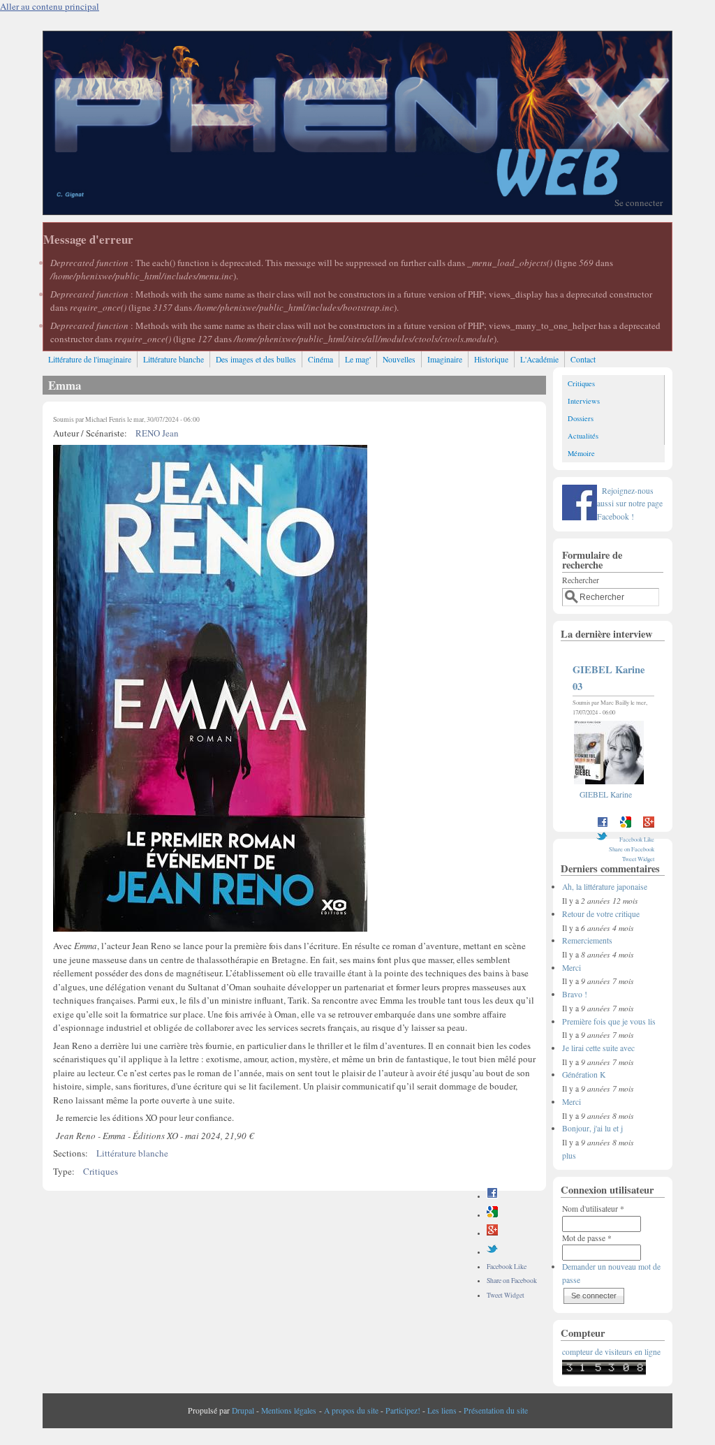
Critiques (100, 1171)
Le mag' (358, 359)
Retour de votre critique (601, 914)
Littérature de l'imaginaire (89, 359)
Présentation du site (496, 1410)
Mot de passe (587, 1238)
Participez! (402, 1410)
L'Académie (539, 359)
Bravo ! (574, 994)
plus (569, 1155)
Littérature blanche (173, 359)
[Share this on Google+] (492, 1233)
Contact (583, 359)
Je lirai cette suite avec (598, 1048)
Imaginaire (444, 359)
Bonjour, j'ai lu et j (592, 1128)
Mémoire (581, 453)
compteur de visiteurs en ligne (611, 1352)
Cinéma (320, 359)
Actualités (583, 436)
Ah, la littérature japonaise (604, 886)
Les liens (442, 1410)
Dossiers (581, 418)
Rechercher (580, 580)
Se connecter (638, 202)
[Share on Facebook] (492, 1196)
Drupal (243, 1410)
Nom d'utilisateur (593, 1208)
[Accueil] (357, 211)
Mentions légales (288, 1410)
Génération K (583, 1074)
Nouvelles (399, 359)
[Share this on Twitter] (492, 1251)
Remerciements (587, 940)
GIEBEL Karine (606, 794)
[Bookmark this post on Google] (492, 1214)
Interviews (584, 401)
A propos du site (351, 1410)
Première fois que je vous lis (609, 1021)
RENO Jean (157, 433)
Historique (491, 359)
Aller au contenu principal (49, 6)
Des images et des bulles (256, 359)
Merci (571, 967)
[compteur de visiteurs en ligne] (604, 1372)
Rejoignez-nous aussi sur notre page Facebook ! (630, 503)
